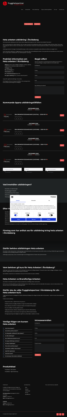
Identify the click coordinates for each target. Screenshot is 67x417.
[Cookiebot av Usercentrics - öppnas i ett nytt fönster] (51, 197)
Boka (62, 115)
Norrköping (29, 52)
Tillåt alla (48, 219)
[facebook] (45, 387)
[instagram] (47, 387)
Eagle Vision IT (15, 413)
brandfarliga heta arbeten (36, 44)
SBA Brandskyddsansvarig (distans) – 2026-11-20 (31, 144)
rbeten (14, 369)
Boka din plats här (24, 75)
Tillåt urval (33, 219)
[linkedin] (49, 387)
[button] (17, 328)
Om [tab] (49, 200)
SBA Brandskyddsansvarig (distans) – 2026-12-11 (30, 159)
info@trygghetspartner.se (9, 398)
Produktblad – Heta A (9, 369)
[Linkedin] (20, 118)
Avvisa (18, 219)
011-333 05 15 (9, 396)
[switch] (27, 215)
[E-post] (22, 118)
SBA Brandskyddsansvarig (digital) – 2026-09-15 (31, 114)
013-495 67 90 (9, 403)
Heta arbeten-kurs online (54, 51)
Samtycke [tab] (18, 200)
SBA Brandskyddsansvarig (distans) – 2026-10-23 (31, 129)
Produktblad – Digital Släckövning (11, 371)
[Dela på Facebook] (16, 118)
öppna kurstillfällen (17, 81)
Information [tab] (33, 200)
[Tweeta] (18, 118)
